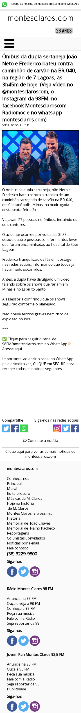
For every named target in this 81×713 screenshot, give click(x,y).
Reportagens (18, 533)
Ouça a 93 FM (18, 669)
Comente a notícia (42, 440)
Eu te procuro (18, 493)
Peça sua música (20, 613)
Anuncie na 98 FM (22, 598)
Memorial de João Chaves (29, 523)
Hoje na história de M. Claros (20, 506)
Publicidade (16, 689)
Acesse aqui (12, 348)
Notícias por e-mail (23, 543)
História (13, 518)
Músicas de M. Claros (24, 498)
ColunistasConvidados (26, 538)
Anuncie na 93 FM (22, 664)
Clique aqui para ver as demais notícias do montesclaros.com (40, 454)
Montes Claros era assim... (29, 513)
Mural (12, 488)
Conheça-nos (18, 478)
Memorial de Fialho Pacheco (31, 528)
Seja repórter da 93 (23, 684)
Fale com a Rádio (21, 618)
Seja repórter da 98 (23, 623)
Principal (14, 483)
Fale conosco (18, 548)
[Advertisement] (40, 393)
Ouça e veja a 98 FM (23, 603)
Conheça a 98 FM (21, 608)
